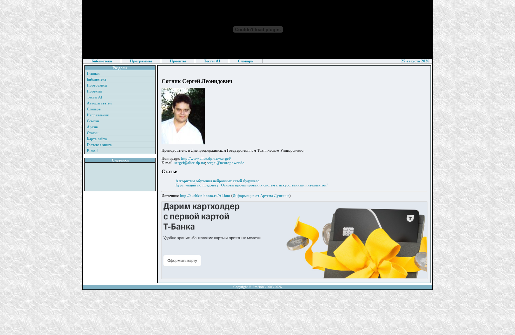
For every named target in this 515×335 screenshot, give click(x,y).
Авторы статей (99, 103)
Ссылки (93, 121)
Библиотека (101, 61)
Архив (92, 127)
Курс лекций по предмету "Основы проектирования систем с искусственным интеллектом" (252, 185)
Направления (98, 115)
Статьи (92, 133)
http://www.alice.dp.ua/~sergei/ (206, 158)
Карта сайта (97, 139)
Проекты (178, 61)
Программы (141, 61)
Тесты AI (212, 61)
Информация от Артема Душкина (261, 195)
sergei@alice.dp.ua (189, 162)
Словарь (245, 61)
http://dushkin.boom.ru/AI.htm (205, 195)
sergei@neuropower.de (225, 162)
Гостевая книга (99, 145)
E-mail (92, 151)
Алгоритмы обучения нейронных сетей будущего (218, 181)
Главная (93, 73)
